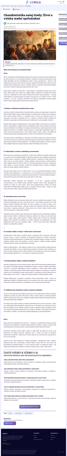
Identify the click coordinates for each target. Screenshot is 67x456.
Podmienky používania (38, 439)
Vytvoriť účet (53, 437)
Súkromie (35, 437)
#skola (10, 413)
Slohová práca (12, 26)
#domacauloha (28, 413)
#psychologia (18, 413)
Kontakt (35, 435)
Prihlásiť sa (60, 1)
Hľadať (61, 3)
